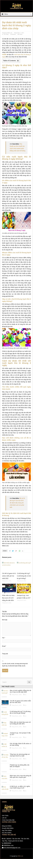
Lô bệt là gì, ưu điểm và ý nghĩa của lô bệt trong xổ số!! (20, 787)
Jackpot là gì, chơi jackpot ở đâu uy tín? (20, 733)
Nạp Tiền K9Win (7, 830)
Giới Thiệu (5, 815)
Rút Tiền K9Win (6, 832)
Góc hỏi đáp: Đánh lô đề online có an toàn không (20, 744)
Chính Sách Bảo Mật (8, 820)
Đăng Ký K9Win (7, 826)
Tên (3, 637)
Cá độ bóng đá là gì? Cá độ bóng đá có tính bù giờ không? (24, 576)
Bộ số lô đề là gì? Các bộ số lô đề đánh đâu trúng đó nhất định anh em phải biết (17, 503)
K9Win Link (20, 856)
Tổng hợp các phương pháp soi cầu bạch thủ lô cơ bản (20, 755)
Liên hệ (4, 818)
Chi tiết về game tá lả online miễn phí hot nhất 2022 (9, 576)
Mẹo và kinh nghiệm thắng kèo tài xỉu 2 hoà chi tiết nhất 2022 (20, 691)
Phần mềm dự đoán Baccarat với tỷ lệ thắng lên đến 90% (8, 598)
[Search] (29, 682)
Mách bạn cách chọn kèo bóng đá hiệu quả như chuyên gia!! (20, 776)
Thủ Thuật (6, 34)
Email (4, 646)
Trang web (5, 653)
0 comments (13, 34)
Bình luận (4, 619)
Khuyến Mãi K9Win (8, 828)
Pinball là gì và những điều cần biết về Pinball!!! (19, 765)
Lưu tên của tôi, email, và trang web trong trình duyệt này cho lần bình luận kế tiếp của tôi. (15, 665)
